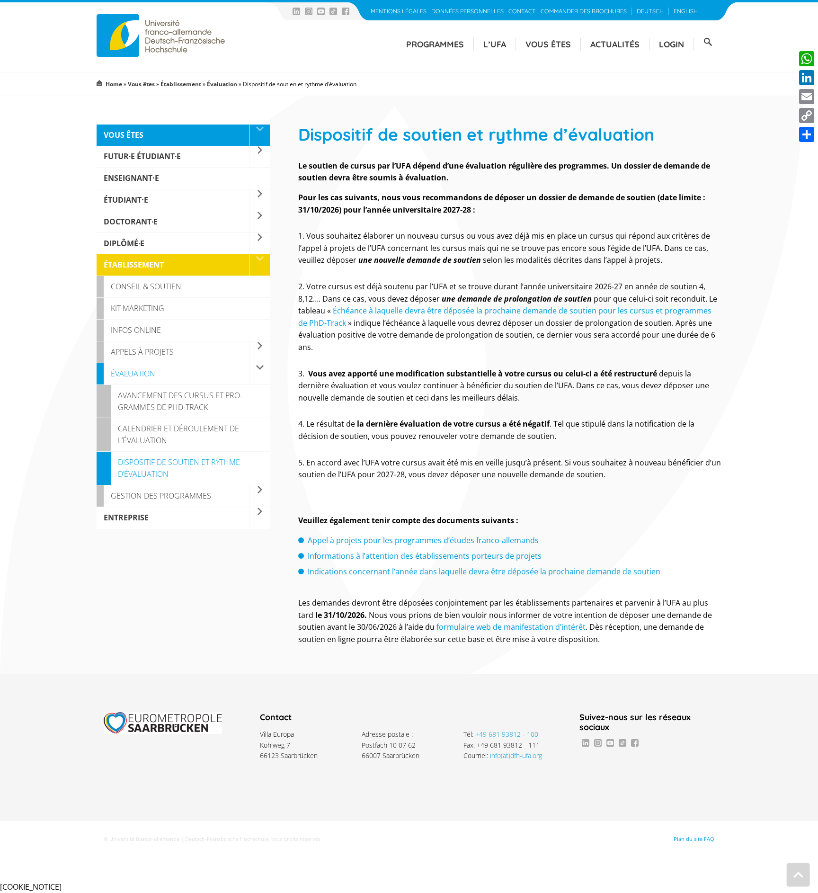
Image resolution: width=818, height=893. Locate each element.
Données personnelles (467, 11)
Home (114, 84)
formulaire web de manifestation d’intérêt (511, 627)
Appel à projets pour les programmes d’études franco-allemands (423, 540)
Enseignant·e (131, 178)
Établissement (180, 84)
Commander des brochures (584, 11)
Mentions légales (399, 11)
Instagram (308, 11)
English (686, 11)
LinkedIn (296, 11)
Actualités (615, 44)
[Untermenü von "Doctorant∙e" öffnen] (259, 221)
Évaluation (222, 84)
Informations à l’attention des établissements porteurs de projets (425, 556)
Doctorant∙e (131, 221)
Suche (707, 42)
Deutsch (650, 11)
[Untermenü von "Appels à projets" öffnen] (259, 352)
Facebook (345, 11)
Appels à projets (142, 352)
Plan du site (688, 839)
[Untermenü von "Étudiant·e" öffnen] (259, 200)
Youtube (321, 11)
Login (671, 44)
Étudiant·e (126, 200)
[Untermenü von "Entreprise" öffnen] (259, 517)
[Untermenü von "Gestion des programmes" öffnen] (259, 496)
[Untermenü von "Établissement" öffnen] (259, 265)
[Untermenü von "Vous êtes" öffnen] (259, 135)
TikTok (333, 11)
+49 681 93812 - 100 (506, 734)
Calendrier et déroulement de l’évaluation (178, 434)
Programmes (435, 44)
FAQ (709, 839)
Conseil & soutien (146, 286)
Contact (522, 11)
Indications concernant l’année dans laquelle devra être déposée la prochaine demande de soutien (484, 571)
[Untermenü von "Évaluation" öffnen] (259, 373)
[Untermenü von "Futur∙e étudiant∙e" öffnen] (259, 156)
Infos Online (136, 330)
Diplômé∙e (124, 243)
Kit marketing (137, 308)
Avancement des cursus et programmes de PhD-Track (180, 401)
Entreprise (126, 517)
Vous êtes (548, 44)
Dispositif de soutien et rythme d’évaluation (179, 468)
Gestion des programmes (161, 496)
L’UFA (494, 44)
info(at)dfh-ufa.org (516, 755)
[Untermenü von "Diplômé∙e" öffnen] (259, 243)
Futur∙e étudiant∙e (142, 156)
